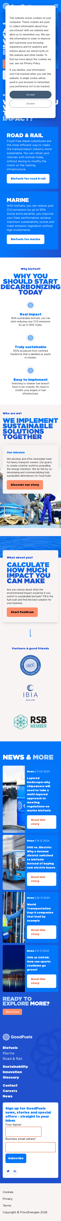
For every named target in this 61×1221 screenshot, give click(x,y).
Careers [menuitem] (10, 1091)
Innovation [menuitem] (12, 1072)
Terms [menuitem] (7, 1205)
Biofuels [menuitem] (10, 1048)
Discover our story (25, 485)
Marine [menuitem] (8, 1053)
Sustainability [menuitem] (15, 1066)
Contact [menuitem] (10, 1085)
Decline (30, 103)
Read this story (38, 822)
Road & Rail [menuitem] (12, 1059)
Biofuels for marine (25, 239)
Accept (30, 94)
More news (12, 1011)
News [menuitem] (8, 1096)
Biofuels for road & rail (28, 178)
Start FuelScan (22, 612)
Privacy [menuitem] (8, 1198)
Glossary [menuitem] (11, 1077)
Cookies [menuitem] (8, 1192)
